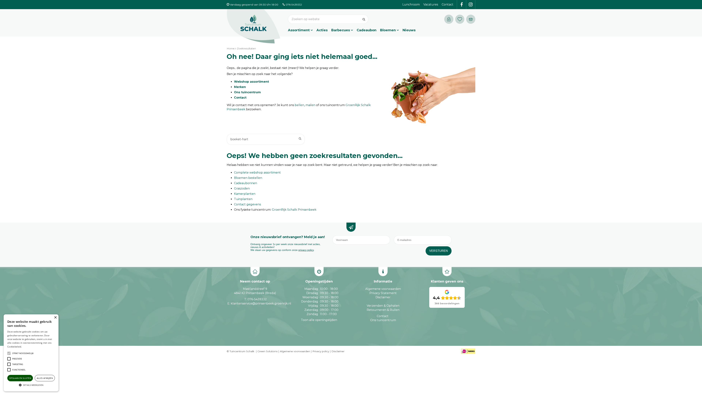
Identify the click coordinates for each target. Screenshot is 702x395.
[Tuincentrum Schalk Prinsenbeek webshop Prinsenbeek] (253, 26)
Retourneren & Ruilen (383, 310)
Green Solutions (267, 351)
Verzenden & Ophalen (383, 305)
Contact (240, 97)
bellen (299, 105)
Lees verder (28, 346)
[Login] (448, 19)
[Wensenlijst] (459, 19)
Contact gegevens (247, 204)
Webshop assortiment (251, 81)
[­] (461, 4)
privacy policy (306, 250)
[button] (23, 353)
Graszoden (242, 188)
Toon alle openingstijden (319, 320)
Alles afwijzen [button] (45, 378)
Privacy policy (320, 351)
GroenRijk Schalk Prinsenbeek (294, 209)
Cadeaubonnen (245, 183)
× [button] (55, 317)
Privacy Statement (383, 293)
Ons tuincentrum (247, 92)
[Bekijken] (470, 19)
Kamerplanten (244, 193)
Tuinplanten (243, 199)
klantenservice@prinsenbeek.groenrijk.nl (261, 303)
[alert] (31, 352)
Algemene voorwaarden (383, 289)
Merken (240, 87)
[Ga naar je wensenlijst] (460, 19)
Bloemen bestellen (248, 178)
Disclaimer (382, 297)
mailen (310, 105)
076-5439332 (257, 299)
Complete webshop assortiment (257, 172)
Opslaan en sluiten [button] (20, 378)
